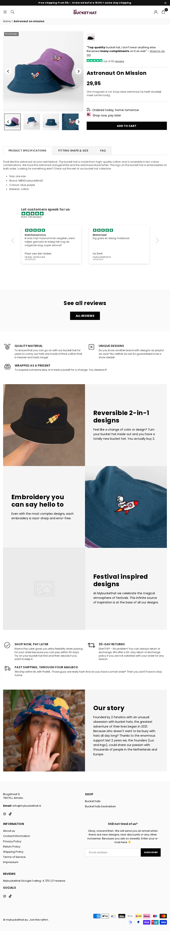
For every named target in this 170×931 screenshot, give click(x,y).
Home (7, 21)
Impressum (10, 862)
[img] (87, 213)
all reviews (85, 316)
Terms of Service (14, 857)
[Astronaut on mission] (31, 122)
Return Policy (11, 847)
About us (9, 831)
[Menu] (5, 11)
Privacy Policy (12, 841)
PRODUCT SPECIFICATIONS (27, 151)
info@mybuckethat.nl (27, 806)
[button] (163, 12)
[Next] (78, 71)
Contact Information (16, 836)
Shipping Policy (13, 852)
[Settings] (155, 12)
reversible (11, 34)
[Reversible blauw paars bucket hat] (12, 122)
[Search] (12, 11)
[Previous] (8, 71)
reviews (119, 61)
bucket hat (91, 168)
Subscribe (151, 852)
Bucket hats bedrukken (100, 806)
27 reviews (58, 881)
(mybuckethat (33, 180)
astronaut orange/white (54, 165)
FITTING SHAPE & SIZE (73, 151)
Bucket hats (93, 801)
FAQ (103, 151)
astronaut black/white (94, 165)
